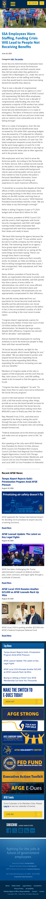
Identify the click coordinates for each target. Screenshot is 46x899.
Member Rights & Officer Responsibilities (17, 891)
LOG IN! (10, 814)
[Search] (41, 3)
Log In (6, 806)
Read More (6, 528)
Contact (34, 891)
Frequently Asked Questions (23, 877)
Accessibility (30, 888)
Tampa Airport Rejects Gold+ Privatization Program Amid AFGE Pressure (19, 481)
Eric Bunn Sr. (33, 866)
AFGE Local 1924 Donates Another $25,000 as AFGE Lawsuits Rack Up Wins (20, 592)
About (7, 886)
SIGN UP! (10, 701)
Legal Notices (26, 886)
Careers (41, 891)
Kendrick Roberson (34, 869)
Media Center (16, 886)
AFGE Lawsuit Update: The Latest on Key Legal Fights (21, 662)
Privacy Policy (18, 888)
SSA (12, 59)
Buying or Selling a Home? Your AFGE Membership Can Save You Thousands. (20, 679)
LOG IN (34, 3)
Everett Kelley (29, 863)
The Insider (19, 59)
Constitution (38, 886)
